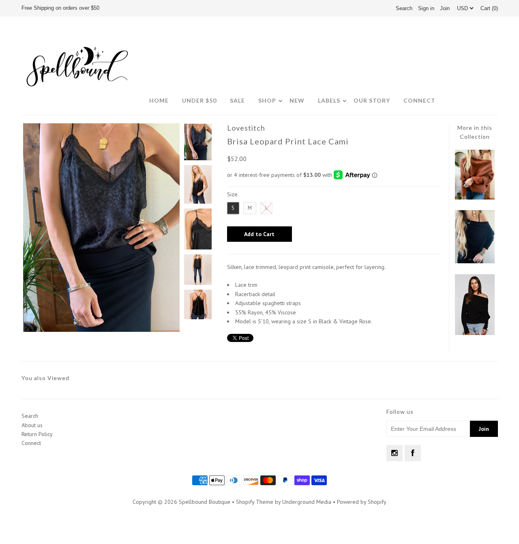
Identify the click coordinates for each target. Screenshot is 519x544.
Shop (267, 100)
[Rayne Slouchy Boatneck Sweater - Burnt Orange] (475, 197)
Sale (237, 100)
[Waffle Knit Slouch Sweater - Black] (475, 333)
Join (445, 8)
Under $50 (199, 100)
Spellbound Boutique (204, 501)
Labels (329, 100)
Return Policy (37, 434)
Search (29, 415)
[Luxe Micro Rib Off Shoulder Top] (475, 261)
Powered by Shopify (361, 501)
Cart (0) (489, 8)
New (297, 100)
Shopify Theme (254, 501)
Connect (419, 100)
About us (32, 425)
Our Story (372, 100)
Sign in (426, 8)
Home (159, 100)
